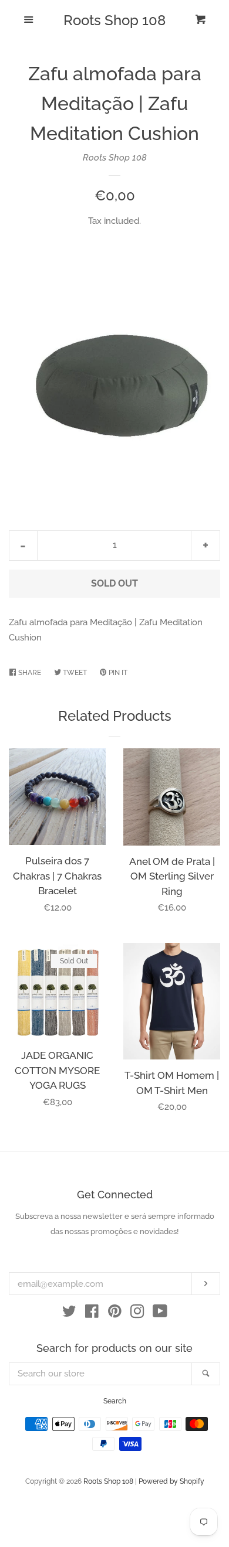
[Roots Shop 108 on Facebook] (92, 1314)
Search (114, 1401)
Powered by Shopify (171, 1481)
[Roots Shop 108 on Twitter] (69, 1314)
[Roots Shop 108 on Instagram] (137, 1314)
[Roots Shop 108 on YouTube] (160, 1314)
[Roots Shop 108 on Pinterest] (114, 1314)
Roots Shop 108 (114, 20)
